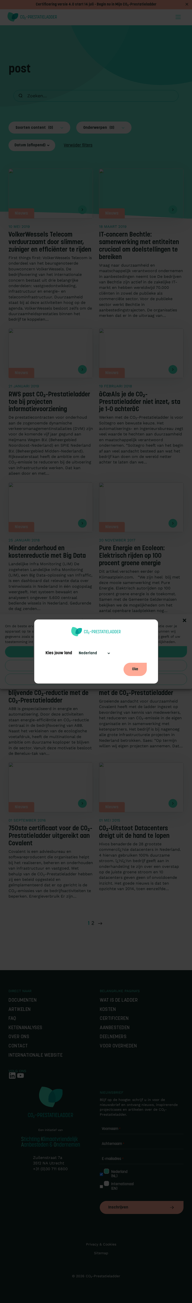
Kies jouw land (59, 653)
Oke (135, 669)
